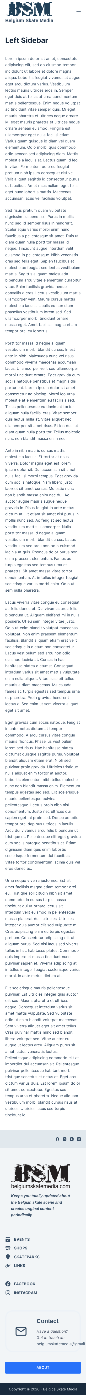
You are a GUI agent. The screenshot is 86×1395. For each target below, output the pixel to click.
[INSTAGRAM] (21, 1293)
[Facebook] (57, 1139)
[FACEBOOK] (20, 1284)
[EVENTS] (17, 1239)
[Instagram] (64, 1139)
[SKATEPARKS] (22, 1257)
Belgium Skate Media (29, 20)
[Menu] (78, 11)
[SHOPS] (16, 1248)
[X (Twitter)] (79, 1139)
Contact (48, 1321)
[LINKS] (15, 1265)
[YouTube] (72, 1139)
